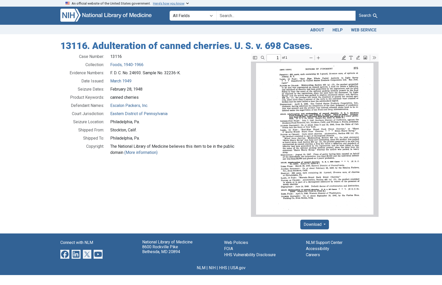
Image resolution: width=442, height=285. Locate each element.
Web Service (364, 30)
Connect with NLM (76, 242)
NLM (201, 267)
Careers (313, 254)
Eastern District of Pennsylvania (139, 113)
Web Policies (236, 242)
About (317, 30)
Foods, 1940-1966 (126, 64)
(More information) (141, 152)
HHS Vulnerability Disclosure (250, 254)
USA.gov (238, 267)
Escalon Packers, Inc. (129, 105)
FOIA (228, 248)
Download (313, 224)
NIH (212, 267)
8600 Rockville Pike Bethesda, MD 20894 (161, 249)
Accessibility (317, 248)
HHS (223, 267)
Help (338, 30)
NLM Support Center (324, 242)
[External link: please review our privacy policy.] (64, 253)
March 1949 (120, 81)
